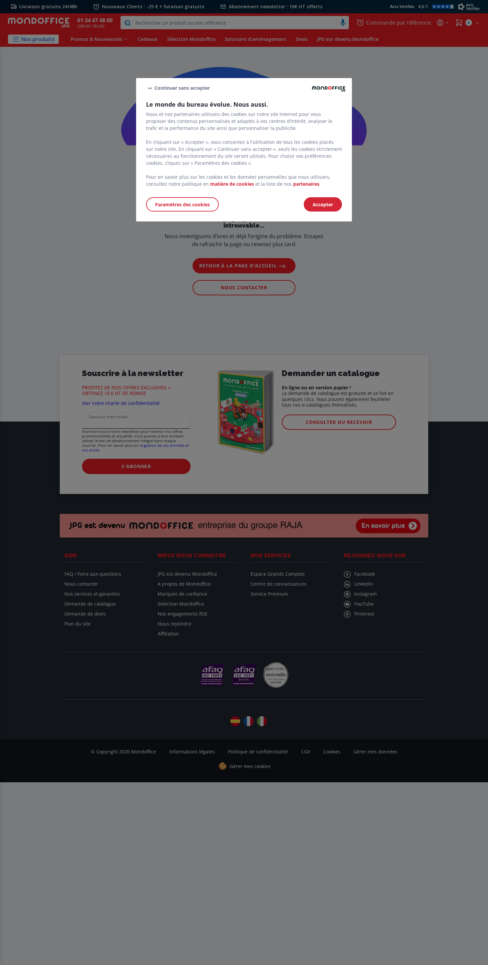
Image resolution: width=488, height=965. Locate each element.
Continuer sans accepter (182, 88)
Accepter (323, 204)
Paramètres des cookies (182, 204)
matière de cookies (232, 183)
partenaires (306, 183)
